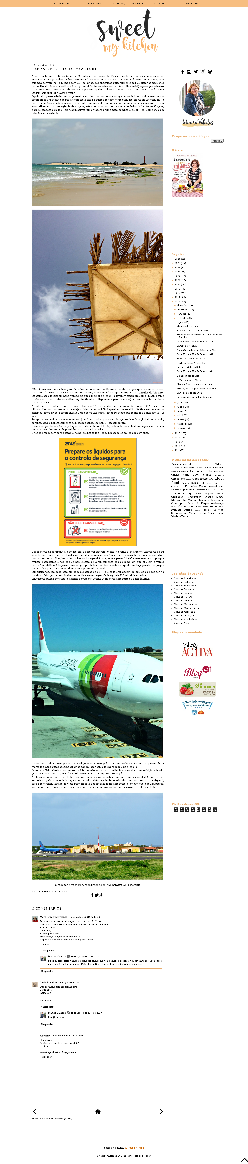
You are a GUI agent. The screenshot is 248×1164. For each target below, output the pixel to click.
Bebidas (183, 471)
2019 (178, 289)
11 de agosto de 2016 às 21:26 (86, 956)
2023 (178, 271)
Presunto (176, 510)
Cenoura (219, 475)
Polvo (205, 507)
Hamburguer (193, 497)
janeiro (181, 428)
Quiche (188, 510)
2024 (178, 267)
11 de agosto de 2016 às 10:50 (84, 917)
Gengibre (208, 493)
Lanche (208, 497)
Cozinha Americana (185, 578)
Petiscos (188, 506)
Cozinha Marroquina (185, 604)
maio (180, 411)
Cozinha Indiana (183, 593)
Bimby (194, 471)
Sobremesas (179, 513)
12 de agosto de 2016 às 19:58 (67, 1035)
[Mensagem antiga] (161, 1112)
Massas (192, 500)
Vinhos (176, 516)
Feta (221, 490)
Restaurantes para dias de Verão (194, 397)
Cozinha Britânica (184, 582)
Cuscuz (185, 483)
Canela (175, 475)
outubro (182, 314)
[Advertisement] (196, 225)
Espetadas (200, 490)
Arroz (200, 467)
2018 (178, 293)
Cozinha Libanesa (184, 600)
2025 (178, 263)
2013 (177, 442)
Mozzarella (217, 500)
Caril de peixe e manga (189, 393)
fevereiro (182, 424)
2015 (178, 433)
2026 (178, 259)
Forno (176, 493)
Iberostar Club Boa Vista (125, 885)
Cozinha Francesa (184, 589)
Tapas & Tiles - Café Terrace (192, 330)
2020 (178, 284)
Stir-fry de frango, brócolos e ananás (197, 388)
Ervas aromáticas (211, 486)
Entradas (191, 486)
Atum (208, 467)
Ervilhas (175, 490)
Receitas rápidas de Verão (191, 358)
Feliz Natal (212, 489)
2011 (177, 450)
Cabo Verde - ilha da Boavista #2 (195, 354)
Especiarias (187, 489)
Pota (221, 506)
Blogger (146, 1156)
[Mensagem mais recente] (34, 1112)
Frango (187, 493)
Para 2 (192, 503)
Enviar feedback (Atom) (58, 1118)
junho (180, 407)
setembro (182, 318)
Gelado (198, 493)
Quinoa (197, 510)
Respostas (48, 950)
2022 (178, 276)
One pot (177, 503)
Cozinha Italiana (183, 597)
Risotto (207, 510)
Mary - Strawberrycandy (53, 917)
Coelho (189, 479)
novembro (183, 309)
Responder (46, 944)
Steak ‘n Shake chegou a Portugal (195, 384)
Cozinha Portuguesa (185, 615)
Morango (204, 500)
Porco (213, 506)
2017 (178, 297)
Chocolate (178, 478)
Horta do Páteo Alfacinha (191, 363)
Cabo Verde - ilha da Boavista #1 (195, 371)
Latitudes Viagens (152, 106)
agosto (181, 322)
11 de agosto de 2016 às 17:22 (73, 982)
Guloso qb (45, 993)
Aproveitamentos (183, 467)
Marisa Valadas (57, 956)
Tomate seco (216, 513)
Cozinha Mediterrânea (186, 608)
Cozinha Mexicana (184, 612)
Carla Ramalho (48, 982)
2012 (178, 446)
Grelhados (177, 497)
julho (180, 402)
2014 (178, 437)
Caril (186, 475)
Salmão (218, 509)
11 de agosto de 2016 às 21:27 (86, 1013)
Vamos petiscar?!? (187, 346)
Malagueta (178, 500)
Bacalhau (218, 467)
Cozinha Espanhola (185, 585)
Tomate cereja (197, 513)
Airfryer (219, 464)
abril (180, 415)
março (181, 419)
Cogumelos (200, 478)
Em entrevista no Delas (189, 367)
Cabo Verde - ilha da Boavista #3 (195, 341)
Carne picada (202, 475)
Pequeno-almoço (212, 503)
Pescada (176, 506)
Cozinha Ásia (181, 623)
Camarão (217, 471)
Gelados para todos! (188, 376)
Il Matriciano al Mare (189, 380)
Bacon (174, 471)
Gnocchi (219, 494)
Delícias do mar (201, 483)
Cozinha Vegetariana (185, 619)
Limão (220, 497)
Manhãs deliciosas (187, 326)
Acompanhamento (181, 464)
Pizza (199, 506)
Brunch (206, 471)
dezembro (183, 305)
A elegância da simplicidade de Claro (197, 350)
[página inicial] (98, 1113)
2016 (178, 301)
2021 (178, 280)
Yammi (185, 516)
